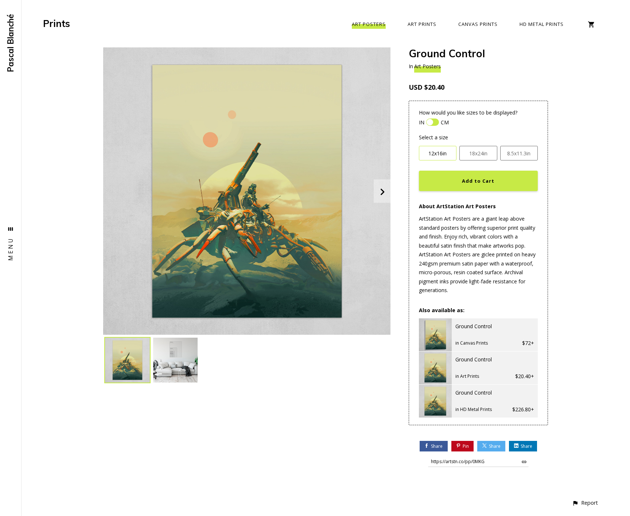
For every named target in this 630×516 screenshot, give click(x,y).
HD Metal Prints (542, 24)
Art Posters (369, 24)
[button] (585, 502)
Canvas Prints (478, 24)
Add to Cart (478, 181)
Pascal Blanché (10, 43)
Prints (56, 24)
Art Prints (422, 24)
